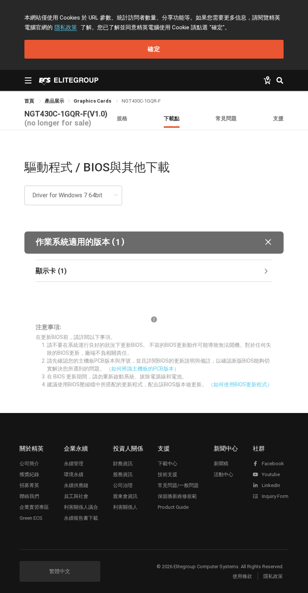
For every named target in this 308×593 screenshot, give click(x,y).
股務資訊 (123, 474)
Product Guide (173, 507)
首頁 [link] (29, 101)
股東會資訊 (125, 496)
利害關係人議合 (81, 507)
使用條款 (242, 576)
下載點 (172, 118)
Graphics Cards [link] (93, 101)
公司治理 (123, 485)
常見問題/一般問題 (178, 485)
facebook (272, 463)
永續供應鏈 (76, 485)
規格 (122, 118)
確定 (154, 49)
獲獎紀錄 (29, 474)
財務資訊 (123, 463)
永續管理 (73, 463)
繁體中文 (59, 571)
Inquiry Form (274, 496)
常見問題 (226, 118)
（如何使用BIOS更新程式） (240, 384)
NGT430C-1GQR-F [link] (141, 101)
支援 (278, 118)
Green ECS (31, 518)
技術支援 (167, 474)
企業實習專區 (34, 507)
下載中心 (167, 463)
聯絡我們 (29, 496)
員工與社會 (76, 496)
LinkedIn (270, 485)
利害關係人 (125, 507)
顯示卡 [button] (51, 271)
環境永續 (73, 474)
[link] (54, 101)
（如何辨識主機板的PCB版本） (142, 369)
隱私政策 (65, 27)
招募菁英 (29, 485)
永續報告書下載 (81, 518)
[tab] (154, 271)
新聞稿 (221, 463)
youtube (270, 474)
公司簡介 (29, 463)
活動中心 (223, 474)
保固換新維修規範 (177, 496)
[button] (154, 242)
